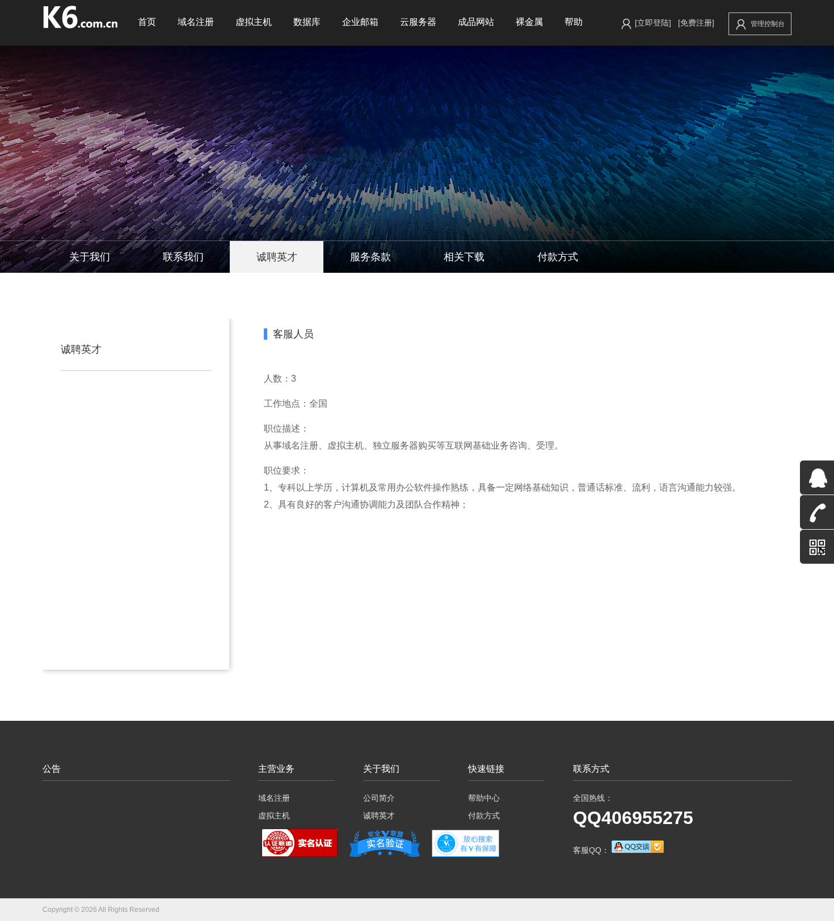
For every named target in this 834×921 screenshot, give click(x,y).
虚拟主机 (253, 22)
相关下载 (464, 257)
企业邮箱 (360, 22)
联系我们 (183, 257)
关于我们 (89, 257)
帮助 (574, 22)
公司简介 (379, 797)
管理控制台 (768, 24)
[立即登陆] (653, 22)
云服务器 (418, 22)
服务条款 (370, 257)
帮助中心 (484, 797)
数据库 (307, 22)
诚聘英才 (276, 257)
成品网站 (476, 22)
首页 (147, 22)
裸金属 (529, 22)
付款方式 (557, 257)
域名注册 (196, 22)
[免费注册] (696, 22)
